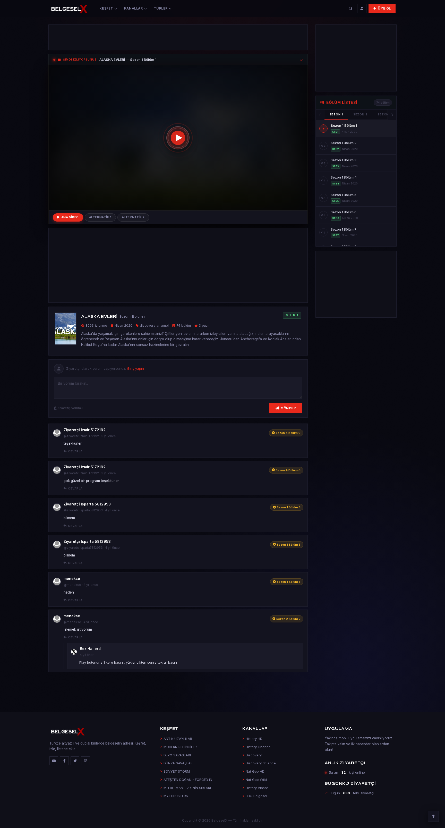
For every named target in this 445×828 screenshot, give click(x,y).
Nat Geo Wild (256, 780)
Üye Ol (384, 8)
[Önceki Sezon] (320, 114)
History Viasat (257, 788)
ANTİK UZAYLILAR (178, 739)
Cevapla (75, 451)
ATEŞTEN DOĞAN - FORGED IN (188, 780)
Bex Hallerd (90, 648)
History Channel (258, 747)
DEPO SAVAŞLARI (177, 755)
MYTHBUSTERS (176, 796)
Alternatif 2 (133, 217)
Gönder (288, 408)
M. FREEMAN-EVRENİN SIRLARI (187, 788)
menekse (72, 578)
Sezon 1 (336, 114)
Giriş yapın (135, 368)
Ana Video (70, 217)
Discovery (254, 755)
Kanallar (133, 8)
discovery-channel (154, 325)
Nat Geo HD (255, 771)
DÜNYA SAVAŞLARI (178, 763)
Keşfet (106, 8)
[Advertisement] (178, 37)
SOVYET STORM (177, 771)
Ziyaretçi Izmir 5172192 (85, 430)
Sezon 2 (360, 114)
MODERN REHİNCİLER (180, 747)
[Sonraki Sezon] (392, 114)
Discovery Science (261, 763)
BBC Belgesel (256, 796)
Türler (161, 8)
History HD (254, 739)
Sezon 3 (384, 114)
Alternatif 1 (100, 217)
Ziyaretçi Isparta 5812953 (87, 504)
